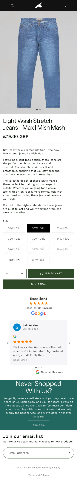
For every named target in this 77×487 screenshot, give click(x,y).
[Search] (12, 5)
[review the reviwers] (14, 336)
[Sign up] (68, 453)
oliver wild (31, 467)
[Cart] (72, 5)
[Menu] (4, 5)
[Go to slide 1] (36, 367)
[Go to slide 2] (38, 367)
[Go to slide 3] (41, 367)
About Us (38, 424)
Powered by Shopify (49, 467)
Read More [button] (20, 359)
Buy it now (38, 284)
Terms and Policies (38, 475)
